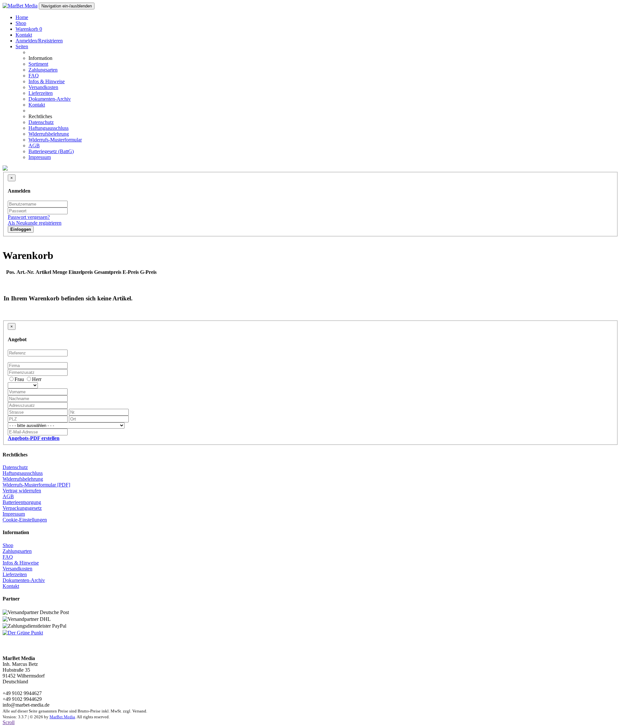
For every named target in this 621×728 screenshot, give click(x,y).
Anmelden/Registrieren (39, 40)
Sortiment (38, 64)
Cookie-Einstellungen (25, 519)
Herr (36, 379)
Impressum (39, 157)
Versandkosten (43, 87)
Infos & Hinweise (46, 81)
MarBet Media (62, 716)
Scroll (9, 722)
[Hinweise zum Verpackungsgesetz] (23, 632)
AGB (34, 145)
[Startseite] (20, 5)
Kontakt (24, 35)
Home (22, 17)
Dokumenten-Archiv (49, 99)
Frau (19, 379)
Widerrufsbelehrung (48, 134)
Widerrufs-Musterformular (55, 139)
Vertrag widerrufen (22, 490)
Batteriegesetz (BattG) (51, 151)
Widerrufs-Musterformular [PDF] (36, 484)
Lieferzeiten (40, 93)
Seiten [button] (22, 46)
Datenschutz (41, 122)
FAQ (33, 75)
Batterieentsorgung (22, 502)
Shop (21, 23)
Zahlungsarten (43, 70)
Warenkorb (29, 29)
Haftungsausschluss (48, 128)
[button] (34, 438)
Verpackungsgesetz (22, 508)
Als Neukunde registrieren (34, 223)
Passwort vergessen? (29, 217)
